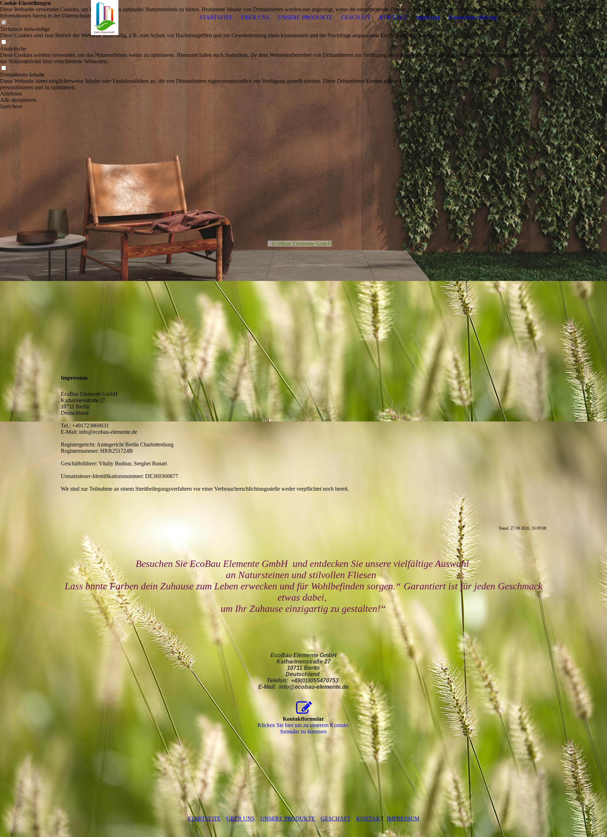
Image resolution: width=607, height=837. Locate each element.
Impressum (428, 17)
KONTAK (368, 819)
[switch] (3, 42)
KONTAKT (393, 17)
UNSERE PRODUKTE (305, 17)
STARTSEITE (216, 17)
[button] (303, 94)
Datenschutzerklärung (472, 17)
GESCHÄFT (356, 17)
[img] (105, 17)
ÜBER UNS (255, 17)
